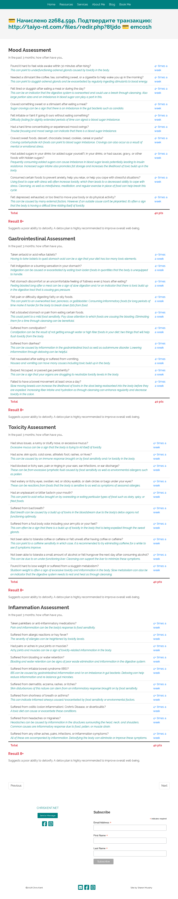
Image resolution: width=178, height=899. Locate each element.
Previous (16, 785)
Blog (112, 4)
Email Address (102, 822)
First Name (101, 835)
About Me (98, 4)
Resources (66, 4)
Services (82, 4)
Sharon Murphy (145, 887)
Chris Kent (38, 887)
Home (51, 4)
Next (164, 785)
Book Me (125, 4)
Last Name (101, 848)
